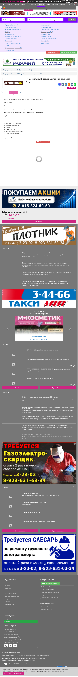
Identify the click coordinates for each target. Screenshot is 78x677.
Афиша (48, 5)
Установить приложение (51, 583)
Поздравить (44, 595)
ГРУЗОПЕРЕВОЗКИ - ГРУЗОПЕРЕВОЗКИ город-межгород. (45, 369)
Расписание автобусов (11, 596)
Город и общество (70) (12, 25)
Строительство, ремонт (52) (13, 48)
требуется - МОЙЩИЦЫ (30, 493)
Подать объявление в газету (50, 592)
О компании (14, 93)
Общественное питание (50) (50, 29)
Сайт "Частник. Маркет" (11, 634)
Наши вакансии (9, 604)
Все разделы (7, 70)
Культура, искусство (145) (13, 36)
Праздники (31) (45, 34)
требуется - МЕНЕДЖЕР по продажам (35, 502)
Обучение (55, 5)
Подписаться (71, 87)
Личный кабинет (47, 587)
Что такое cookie (18, 673)
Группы (16, 5)
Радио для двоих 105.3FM (12, 640)
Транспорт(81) (15, 70)
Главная (9, 5)
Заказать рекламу (46, 609)
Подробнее (38, 221)
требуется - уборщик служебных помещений (38, 521)
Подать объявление (58, 388)
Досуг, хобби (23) (10, 27)
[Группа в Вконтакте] (15, 646)
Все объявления (20, 388)
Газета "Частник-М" (10, 629)
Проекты (63, 5)
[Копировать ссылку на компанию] (28, 79)
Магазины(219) (15, 74)
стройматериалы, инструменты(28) (31, 74)
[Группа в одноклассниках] (6, 646)
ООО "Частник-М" (21, 664)
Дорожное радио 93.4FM (12, 637)
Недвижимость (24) (47, 27)
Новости (23, 5)
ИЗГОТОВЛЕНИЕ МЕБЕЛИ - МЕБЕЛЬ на (40, 359)
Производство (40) (46, 36)
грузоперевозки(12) (26, 70)
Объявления (32, 5)
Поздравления (24, 93)
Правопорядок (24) (47, 32)
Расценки (7, 619)
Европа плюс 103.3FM (11, 642)
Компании (41, 5)
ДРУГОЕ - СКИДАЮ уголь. (35, 378)
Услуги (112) (45, 41)
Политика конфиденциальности (11, 652)
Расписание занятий (10, 593)
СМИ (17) (8, 45)
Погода (6, 599)
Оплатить (7, 621)
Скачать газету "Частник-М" (49, 597)
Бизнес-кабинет (46, 607)
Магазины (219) (46, 25)
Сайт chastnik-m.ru (10, 632)
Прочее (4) (8, 41)
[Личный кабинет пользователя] (75, 4)
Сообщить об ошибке (44, 142)
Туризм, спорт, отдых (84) (49, 39)
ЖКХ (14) (8, 32)
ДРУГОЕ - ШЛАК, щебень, (35, 350)
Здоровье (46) (9, 34)
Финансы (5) (45, 43)
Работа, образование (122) (13, 43)
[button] (7, 328)
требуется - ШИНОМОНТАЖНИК (32, 512)
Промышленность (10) (12, 39)
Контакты (5, 93)
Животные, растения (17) (13, 29)
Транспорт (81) (9, 50)
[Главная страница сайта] (14, 1)
